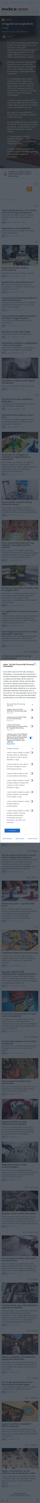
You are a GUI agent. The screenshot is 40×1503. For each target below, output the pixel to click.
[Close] (36, 665)
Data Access (20, 838)
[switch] (31, 710)
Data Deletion (7, 838)
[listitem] (20, 704)
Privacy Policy (32, 838)
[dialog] (20, 751)
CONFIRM (12, 830)
